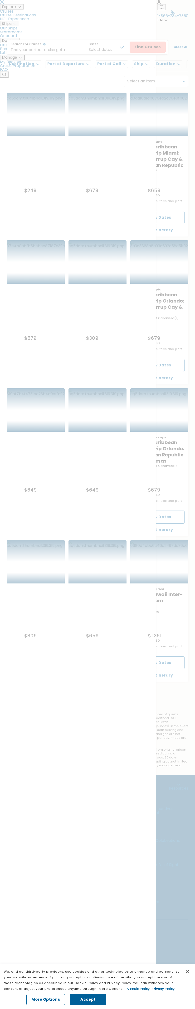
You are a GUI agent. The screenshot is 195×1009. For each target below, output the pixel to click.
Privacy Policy (163, 989)
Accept (88, 999)
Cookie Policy (138, 989)
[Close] (187, 971)
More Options (45, 999)
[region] (97, 986)
